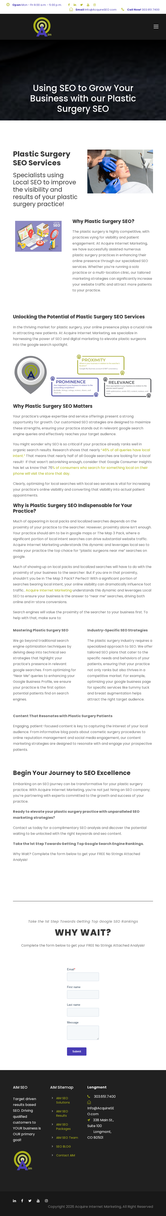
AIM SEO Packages (63, 1126)
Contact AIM (65, 1155)
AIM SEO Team (67, 1137)
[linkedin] (75, 5)
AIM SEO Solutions (63, 1100)
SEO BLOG (63, 1146)
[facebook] (69, 5)
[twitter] (81, 5)
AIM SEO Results (62, 1113)
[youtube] (88, 5)
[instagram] (94, 5)
